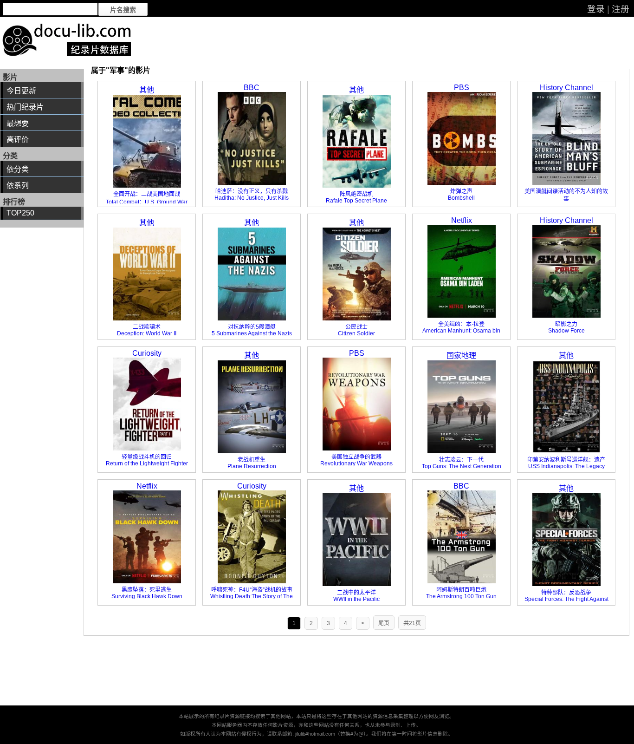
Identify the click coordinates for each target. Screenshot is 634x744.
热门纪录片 (25, 107)
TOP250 (20, 213)
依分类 (17, 169)
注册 (620, 9)
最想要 (17, 123)
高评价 (17, 140)
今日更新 (21, 91)
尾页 (383, 623)
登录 (596, 9)
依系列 (17, 185)
